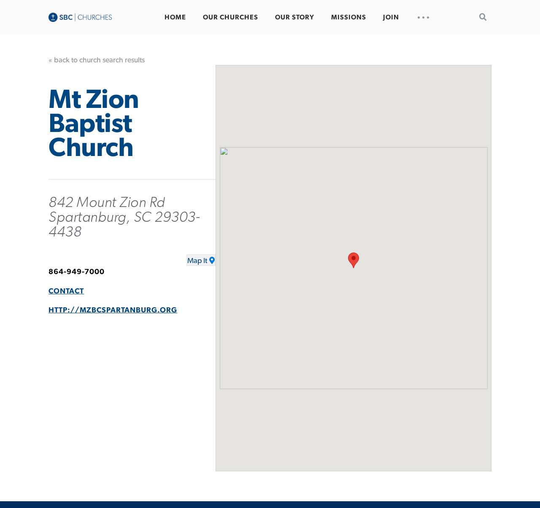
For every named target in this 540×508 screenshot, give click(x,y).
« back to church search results (97, 60)
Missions (348, 17)
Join (391, 17)
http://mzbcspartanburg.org (113, 310)
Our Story (294, 17)
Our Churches (230, 17)
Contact (66, 291)
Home (175, 17)
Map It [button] (197, 261)
